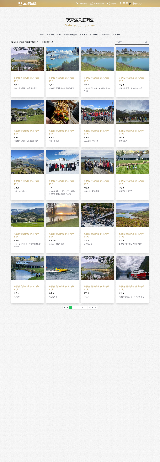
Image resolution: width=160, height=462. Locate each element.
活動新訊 (114, 4)
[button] (50, 34)
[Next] (92, 307)
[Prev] (67, 307)
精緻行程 (83, 4)
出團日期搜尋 (99, 4)
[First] (64, 307)
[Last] (96, 307)
